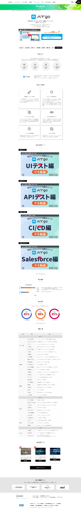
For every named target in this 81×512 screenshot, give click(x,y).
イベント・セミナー (37, 2)
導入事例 (30, 2)
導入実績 (38, 47)
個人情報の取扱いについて (50, 503)
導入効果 (43, 47)
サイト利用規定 (41, 503)
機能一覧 (48, 47)
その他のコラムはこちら (40, 467)
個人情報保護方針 (39, 505)
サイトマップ (60, 497)
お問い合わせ (59, 47)
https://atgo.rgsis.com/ (41, 273)
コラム (43, 2)
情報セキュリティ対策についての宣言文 (51, 505)
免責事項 (32, 505)
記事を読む (25, 460)
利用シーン (33, 47)
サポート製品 (24, 2)
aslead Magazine (48, 2)
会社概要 (58, 503)
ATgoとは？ (21, 47)
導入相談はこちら (51, 37)
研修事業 (53, 2)
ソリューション (17, 2)
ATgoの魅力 (27, 47)
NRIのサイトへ (33, 503)
